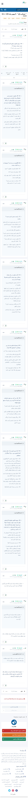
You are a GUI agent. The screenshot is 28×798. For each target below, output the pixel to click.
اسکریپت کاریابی (5, 782)
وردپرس (21, 782)
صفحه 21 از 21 (14, 29)
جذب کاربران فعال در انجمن (19, 739)
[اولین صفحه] (25, 29)
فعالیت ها (6, 771)
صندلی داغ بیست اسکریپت (13, 23)
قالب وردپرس (14, 779)
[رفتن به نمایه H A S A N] (24, 83)
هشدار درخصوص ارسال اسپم (18, 735)
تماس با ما (13, 794)
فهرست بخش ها (18, 773)
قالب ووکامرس (17, 786)
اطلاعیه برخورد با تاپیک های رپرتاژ (18, 730)
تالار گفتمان (5, 769)
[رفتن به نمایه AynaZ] (24, 36)
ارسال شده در (16, 36)
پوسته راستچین (7, 784)
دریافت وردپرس (5, 773)
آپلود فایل (18, 771)
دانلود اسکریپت (18, 769)
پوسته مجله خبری (17, 784)
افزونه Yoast (14, 782)
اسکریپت (22, 779)
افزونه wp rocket (5, 779)
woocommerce (8, 786)
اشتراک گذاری (13, 707)
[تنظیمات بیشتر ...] (3, 36)
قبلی (22, 29)
